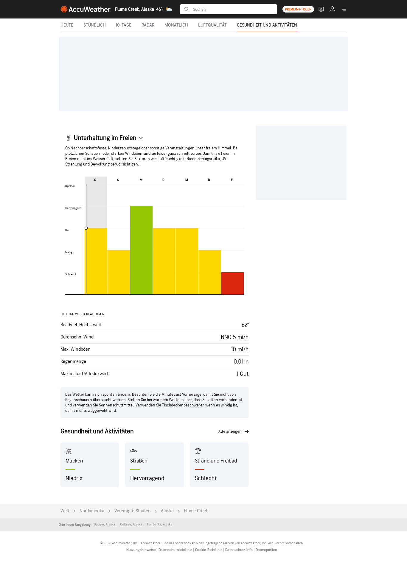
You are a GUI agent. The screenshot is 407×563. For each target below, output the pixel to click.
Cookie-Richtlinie (209, 549)
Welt (64, 511)
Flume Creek (196, 511)
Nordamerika (92, 511)
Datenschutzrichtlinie (176, 549)
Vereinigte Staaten (132, 511)
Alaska (167, 511)
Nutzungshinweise (141, 549)
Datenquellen (266, 549)
